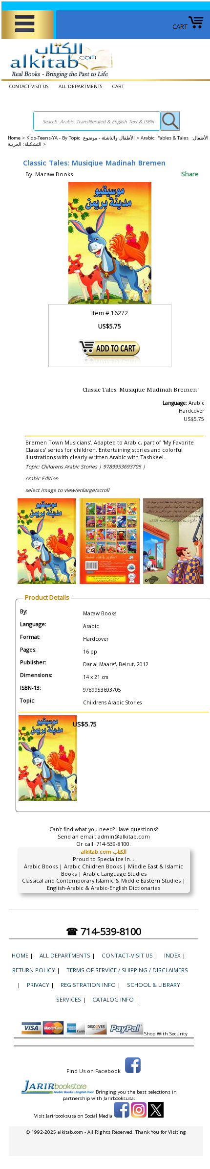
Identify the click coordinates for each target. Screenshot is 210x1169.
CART (180, 26)
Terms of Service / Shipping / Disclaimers (127, 970)
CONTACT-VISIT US (28, 86)
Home (14, 138)
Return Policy (33, 970)
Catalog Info (113, 999)
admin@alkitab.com (124, 836)
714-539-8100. (113, 843)
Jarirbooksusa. (119, 1098)
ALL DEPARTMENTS (80, 86)
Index (172, 955)
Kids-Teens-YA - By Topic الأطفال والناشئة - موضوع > (83, 138)
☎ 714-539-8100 (103, 931)
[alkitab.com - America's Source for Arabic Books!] (58, 77)
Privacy (38, 984)
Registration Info (88, 984)
